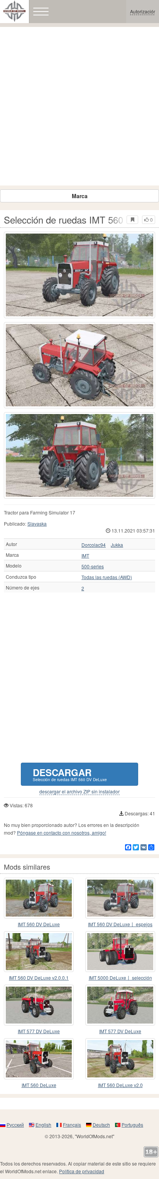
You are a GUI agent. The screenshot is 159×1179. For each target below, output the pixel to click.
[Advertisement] (79, 106)
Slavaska (37, 523)
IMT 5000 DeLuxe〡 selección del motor (120, 978)
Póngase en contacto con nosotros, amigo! (61, 832)
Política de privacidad (81, 1171)
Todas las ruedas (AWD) (106, 577)
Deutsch (101, 1124)
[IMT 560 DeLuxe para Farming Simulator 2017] (39, 1058)
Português (132, 1124)
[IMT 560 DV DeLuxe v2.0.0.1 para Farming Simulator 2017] (39, 951)
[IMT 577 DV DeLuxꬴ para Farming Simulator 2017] (120, 1005)
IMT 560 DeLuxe (39, 1085)
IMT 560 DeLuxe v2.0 (120, 1085)
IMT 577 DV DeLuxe (39, 1031)
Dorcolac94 (93, 545)
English (43, 1124)
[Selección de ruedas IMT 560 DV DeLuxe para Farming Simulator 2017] (79, 275)
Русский (15, 1124)
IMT (85, 556)
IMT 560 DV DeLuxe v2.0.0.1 (39, 977)
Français (72, 1124)
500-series (92, 566)
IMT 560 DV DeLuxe (39, 924)
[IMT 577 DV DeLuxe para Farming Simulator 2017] (39, 1005)
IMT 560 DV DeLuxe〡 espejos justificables (120, 924)
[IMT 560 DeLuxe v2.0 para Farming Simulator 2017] (120, 1058)
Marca (80, 196)
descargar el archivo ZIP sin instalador (79, 791)
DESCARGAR (70, 774)
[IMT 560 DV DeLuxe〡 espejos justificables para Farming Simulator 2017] (120, 898)
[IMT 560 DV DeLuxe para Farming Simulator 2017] (39, 898)
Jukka (117, 545)
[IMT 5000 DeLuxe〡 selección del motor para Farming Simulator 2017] (120, 951)
